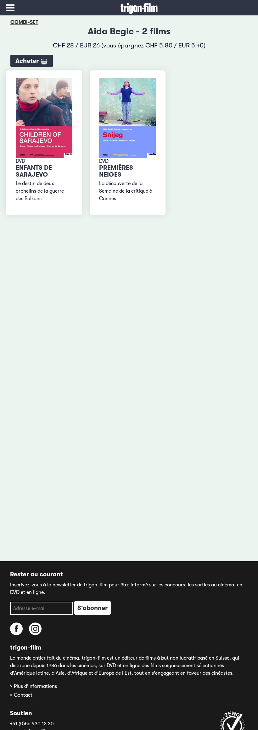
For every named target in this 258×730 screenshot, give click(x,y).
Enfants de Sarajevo (34, 171)
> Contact (21, 695)
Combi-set (24, 22)
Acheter (27, 60)
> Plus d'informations (33, 686)
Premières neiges (116, 171)
